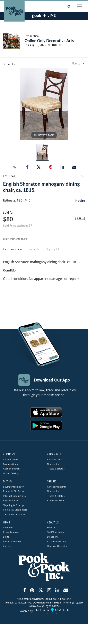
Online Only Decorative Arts (49, 40)
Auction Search (11, 468)
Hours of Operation (57, 545)
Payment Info (10, 500)
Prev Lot (11, 64)
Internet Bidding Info (14, 495)
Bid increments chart (15, 238)
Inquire (80, 200)
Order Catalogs (11, 473)
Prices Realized (55, 500)
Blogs (6, 536)
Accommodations (56, 541)
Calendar (8, 527)
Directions (52, 536)
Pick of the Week (12, 541)
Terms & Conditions (14, 514)
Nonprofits (53, 464)
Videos (6, 545)
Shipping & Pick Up (13, 505)
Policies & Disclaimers (15, 509)
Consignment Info (57, 486)
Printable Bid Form (13, 491)
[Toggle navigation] (79, 6)
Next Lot (77, 63)
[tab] (12, 250)
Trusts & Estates (55, 468)
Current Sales (10, 459)
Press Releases (11, 532)
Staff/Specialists (55, 532)
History (51, 527)
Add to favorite (82, 176)
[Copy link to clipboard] (14, 167)
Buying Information (13, 486)
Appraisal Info (54, 459)
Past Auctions (10, 464)
